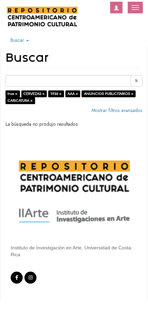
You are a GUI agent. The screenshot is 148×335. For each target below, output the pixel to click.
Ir (136, 80)
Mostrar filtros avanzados (117, 110)
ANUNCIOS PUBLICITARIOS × (109, 93)
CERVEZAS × (34, 93)
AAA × (72, 93)
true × (13, 93)
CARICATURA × (20, 100)
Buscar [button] (17, 40)
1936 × (56, 93)
